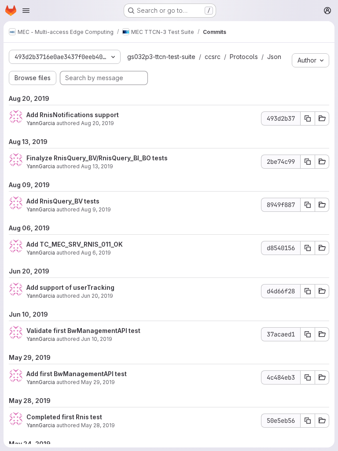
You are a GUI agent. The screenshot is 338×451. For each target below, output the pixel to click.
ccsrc (212, 56)
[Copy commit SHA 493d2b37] (308, 118)
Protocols (244, 56)
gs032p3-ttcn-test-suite (161, 56)
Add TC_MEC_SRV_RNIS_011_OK (74, 244)
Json (274, 56)
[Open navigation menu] (26, 11)
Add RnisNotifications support (72, 114)
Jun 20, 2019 (97, 295)
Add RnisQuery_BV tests (62, 201)
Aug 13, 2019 (97, 166)
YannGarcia (40, 123)
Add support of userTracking (70, 287)
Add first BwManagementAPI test (76, 373)
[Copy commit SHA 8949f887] (308, 205)
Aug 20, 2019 (97, 123)
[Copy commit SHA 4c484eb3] (308, 377)
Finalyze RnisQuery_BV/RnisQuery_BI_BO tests (97, 158)
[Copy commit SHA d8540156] (308, 248)
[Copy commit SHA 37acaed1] (308, 334)
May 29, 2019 (98, 382)
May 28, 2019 (98, 425)
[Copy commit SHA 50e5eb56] (308, 421)
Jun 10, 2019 (96, 339)
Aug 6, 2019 (96, 252)
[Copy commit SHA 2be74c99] (308, 162)
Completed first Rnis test (64, 417)
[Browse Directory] (322, 118)
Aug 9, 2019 (96, 209)
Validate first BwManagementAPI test (83, 330)
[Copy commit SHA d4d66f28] (308, 291)
